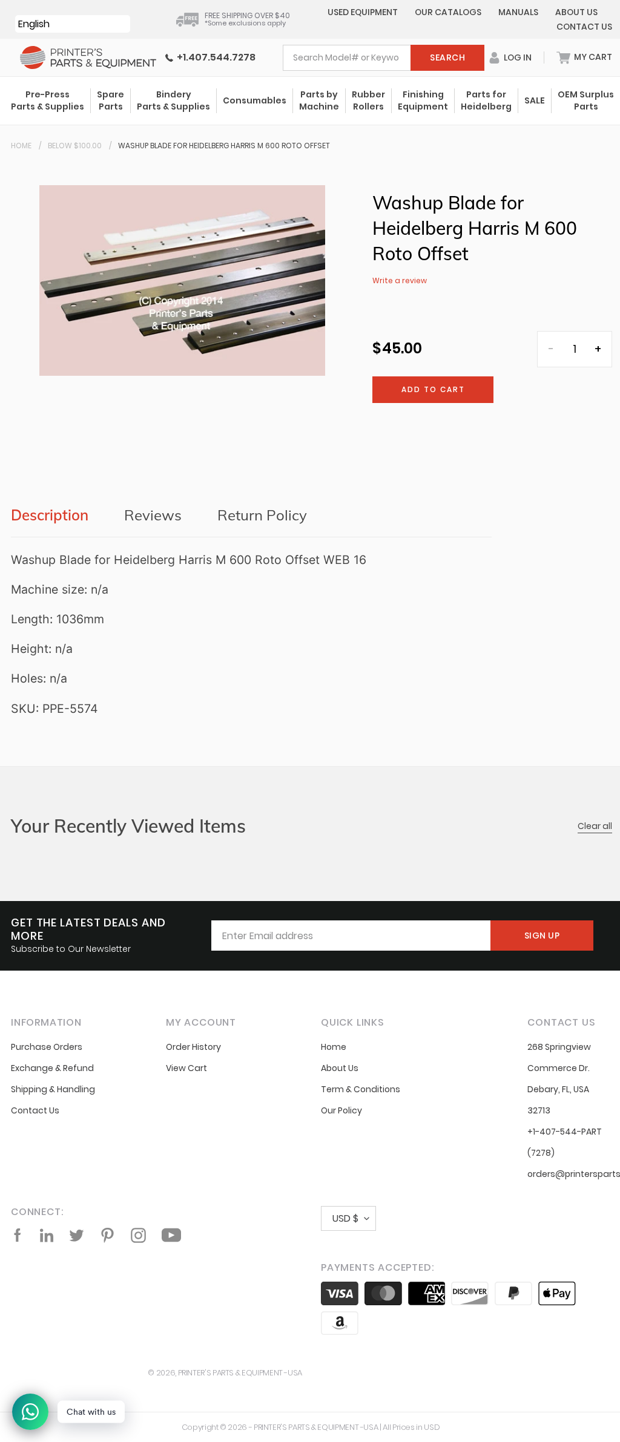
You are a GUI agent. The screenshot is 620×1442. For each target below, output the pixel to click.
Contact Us (584, 27)
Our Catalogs (448, 12)
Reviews (153, 515)
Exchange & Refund (52, 1068)
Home (21, 145)
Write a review (399, 280)
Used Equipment (363, 12)
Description (49, 515)
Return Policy (262, 515)
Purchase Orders (46, 1047)
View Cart (186, 1068)
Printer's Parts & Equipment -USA (240, 1372)
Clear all (595, 826)
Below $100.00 (75, 145)
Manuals (518, 12)
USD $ (345, 1218)
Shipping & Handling (53, 1089)
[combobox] (383, 58)
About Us (576, 12)
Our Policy (341, 1110)
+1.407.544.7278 (214, 57)
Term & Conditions (360, 1089)
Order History (193, 1047)
